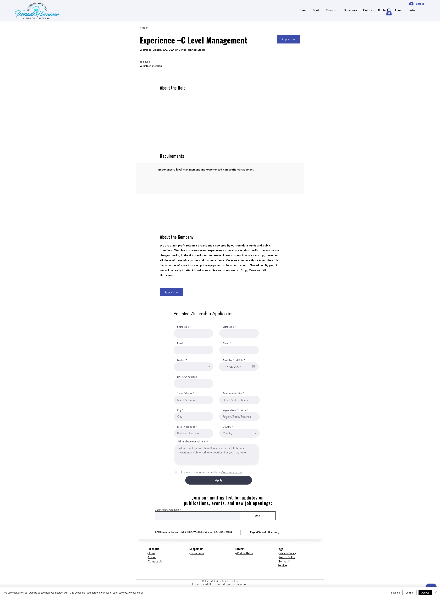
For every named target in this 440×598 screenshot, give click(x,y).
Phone (226, 343)
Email (180, 343)
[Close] (436, 592)
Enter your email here (167, 509)
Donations (197, 553)
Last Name (228, 327)
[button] (389, 11)
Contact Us (155, 561)
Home (151, 553)
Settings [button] (395, 592)
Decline (409, 592)
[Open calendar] (253, 366)
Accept (425, 592)
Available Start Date (234, 360)
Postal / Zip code (186, 427)
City (179, 410)
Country (227, 427)
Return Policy (287, 557)
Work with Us (244, 553)
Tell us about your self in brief (193, 441)
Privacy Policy (287, 553)
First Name (183, 327)
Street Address (184, 393)
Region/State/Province (234, 410)
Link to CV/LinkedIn (187, 377)
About (152, 557)
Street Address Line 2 (234, 393)
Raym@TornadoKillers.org (264, 532)
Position (181, 360)
